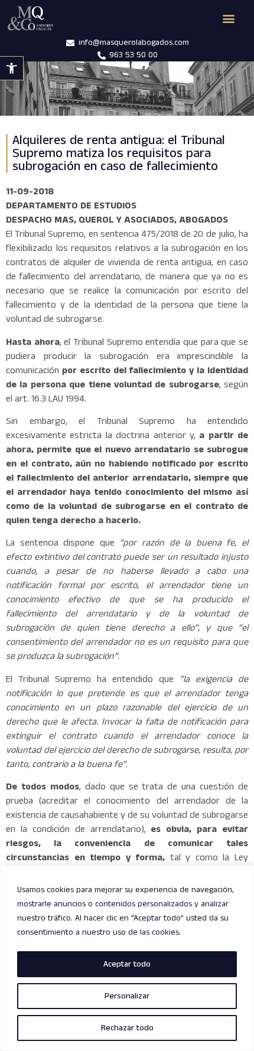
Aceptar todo (127, 964)
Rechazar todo (127, 1028)
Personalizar (127, 996)
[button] (12, 68)
